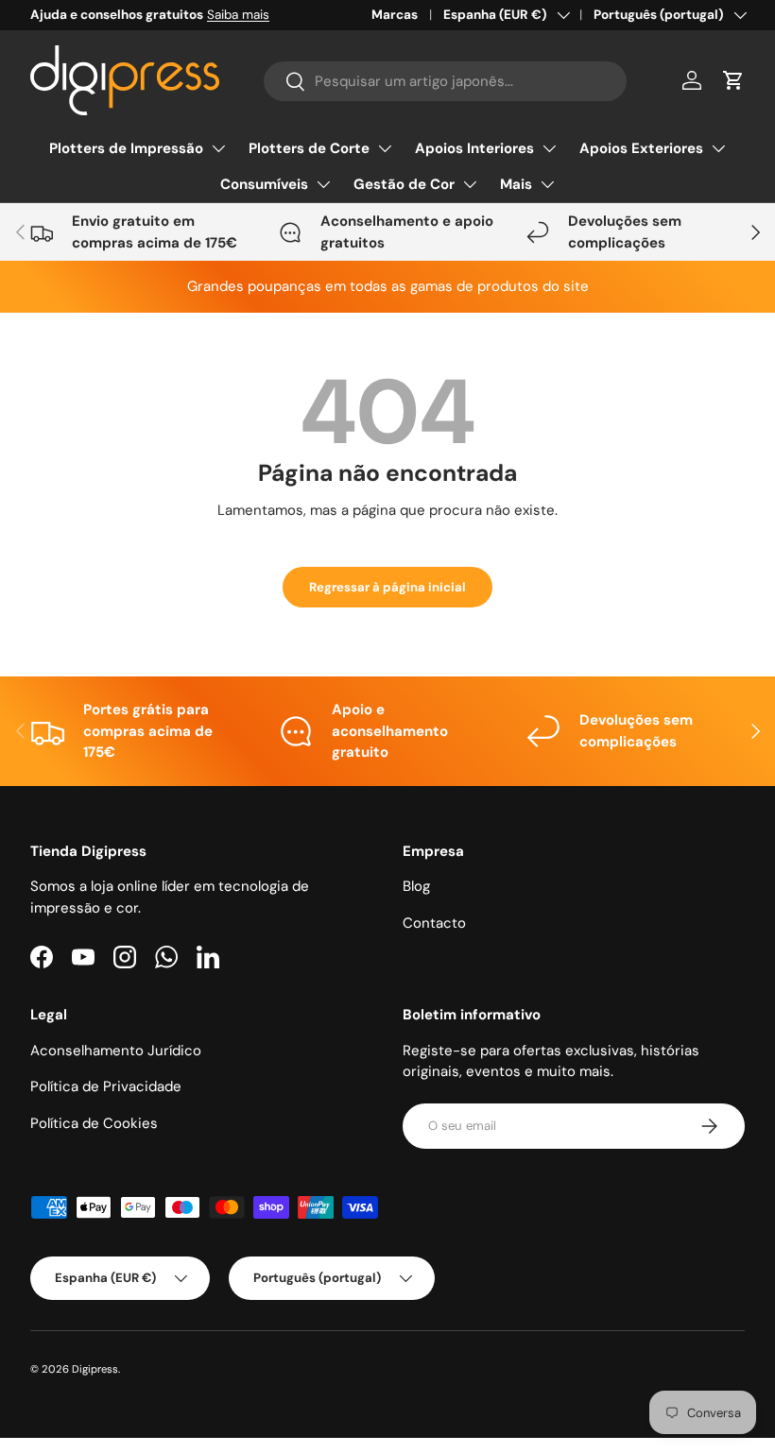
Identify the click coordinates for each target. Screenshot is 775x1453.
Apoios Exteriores (641, 148)
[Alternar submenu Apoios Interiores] (549, 148)
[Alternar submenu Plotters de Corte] (384, 148)
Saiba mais (238, 15)
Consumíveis (264, 184)
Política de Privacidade (105, 1086)
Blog (416, 886)
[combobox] (445, 81)
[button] (733, 80)
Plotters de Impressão (126, 148)
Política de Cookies (94, 1123)
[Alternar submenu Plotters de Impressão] (218, 148)
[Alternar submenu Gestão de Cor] (469, 184)
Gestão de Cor (404, 184)
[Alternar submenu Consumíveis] (323, 184)
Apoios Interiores (474, 148)
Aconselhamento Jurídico (115, 1050)
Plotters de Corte (309, 148)
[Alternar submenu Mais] (547, 184)
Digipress (95, 1369)
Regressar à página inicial (387, 587)
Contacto (434, 923)
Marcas (394, 15)
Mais (516, 184)
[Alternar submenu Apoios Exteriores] (718, 148)
